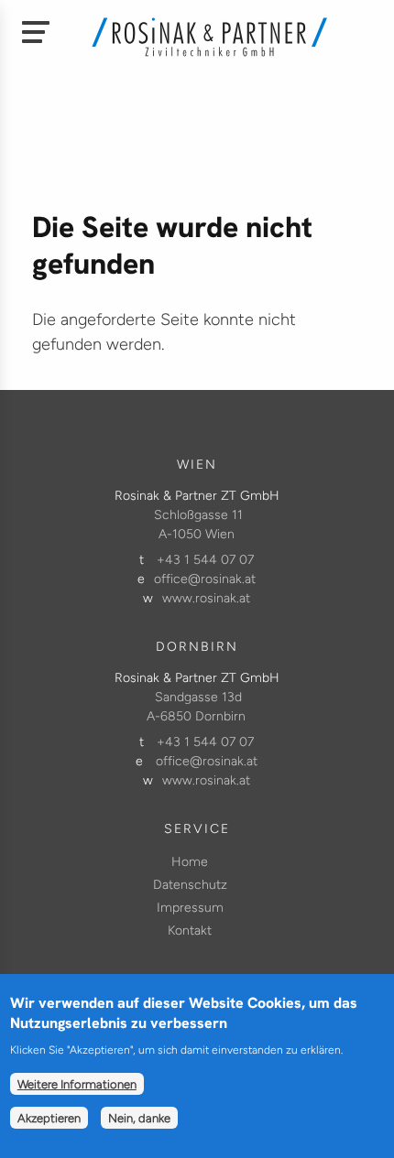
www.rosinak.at (206, 598)
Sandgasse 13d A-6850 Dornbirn (196, 706)
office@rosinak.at (205, 579)
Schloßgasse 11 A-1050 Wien (198, 524)
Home (189, 862)
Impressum (190, 907)
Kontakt (190, 930)
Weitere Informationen (77, 1084)
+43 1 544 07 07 (205, 560)
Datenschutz (190, 885)
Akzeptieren (49, 1117)
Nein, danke (139, 1117)
